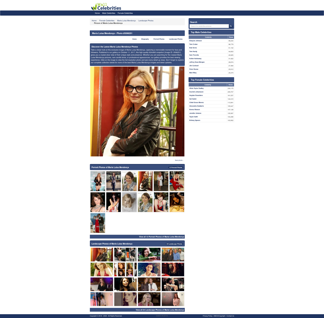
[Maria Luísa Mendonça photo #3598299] (145, 181)
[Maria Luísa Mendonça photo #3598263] (125, 284)
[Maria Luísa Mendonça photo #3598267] (173, 284)
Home (97, 13)
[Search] (231, 26)
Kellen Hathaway (195, 58)
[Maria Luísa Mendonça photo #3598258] (149, 284)
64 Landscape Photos (174, 244)
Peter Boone (193, 69)
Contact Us (230, 316)
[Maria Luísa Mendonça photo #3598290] (113, 181)
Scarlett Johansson (196, 92)
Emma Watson (194, 109)
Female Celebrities (125, 13)
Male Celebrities (108, 13)
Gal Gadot (192, 99)
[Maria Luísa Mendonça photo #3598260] (97, 181)
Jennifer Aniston (195, 113)
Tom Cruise (193, 44)
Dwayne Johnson (195, 40)
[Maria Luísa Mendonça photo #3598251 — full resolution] (137, 111)
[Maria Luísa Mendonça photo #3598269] (125, 254)
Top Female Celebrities (202, 79)
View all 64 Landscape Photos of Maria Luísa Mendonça (160, 310)
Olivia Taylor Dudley (196, 88)
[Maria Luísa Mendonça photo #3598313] (177, 181)
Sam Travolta (194, 55)
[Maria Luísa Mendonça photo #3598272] (129, 181)
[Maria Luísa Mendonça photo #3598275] (125, 269)
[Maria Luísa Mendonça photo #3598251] (101, 254)
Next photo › (179, 160)
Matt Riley (193, 72)
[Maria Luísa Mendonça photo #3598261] (173, 299)
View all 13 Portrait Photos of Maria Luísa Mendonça (161, 236)
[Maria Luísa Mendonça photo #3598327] (97, 202)
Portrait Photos (159, 39)
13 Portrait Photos (175, 167)
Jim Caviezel (194, 65)
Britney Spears (194, 120)
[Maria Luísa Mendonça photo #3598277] (101, 284)
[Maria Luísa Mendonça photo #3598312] (129, 202)
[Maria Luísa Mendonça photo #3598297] (177, 202)
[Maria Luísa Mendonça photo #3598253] (149, 254)
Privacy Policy (207, 316)
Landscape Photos (176, 39)
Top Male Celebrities (201, 32)
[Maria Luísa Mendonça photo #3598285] (101, 269)
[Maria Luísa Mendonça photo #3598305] (101, 299)
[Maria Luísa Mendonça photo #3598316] (149, 299)
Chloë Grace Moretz (196, 102)
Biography (145, 39)
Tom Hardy (193, 51)
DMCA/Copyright (219, 316)
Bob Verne (193, 48)
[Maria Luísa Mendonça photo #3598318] (149, 269)
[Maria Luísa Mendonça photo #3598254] (173, 269)
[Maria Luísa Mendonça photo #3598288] (161, 202)
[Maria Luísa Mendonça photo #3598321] (173, 254)
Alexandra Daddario (196, 106)
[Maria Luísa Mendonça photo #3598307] (97, 223)
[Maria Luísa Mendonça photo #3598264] (161, 181)
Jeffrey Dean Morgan (197, 62)
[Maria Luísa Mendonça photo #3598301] (145, 202)
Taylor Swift (193, 117)
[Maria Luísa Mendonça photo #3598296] (113, 202)
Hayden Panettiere (196, 95)
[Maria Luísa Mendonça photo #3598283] (125, 299)
